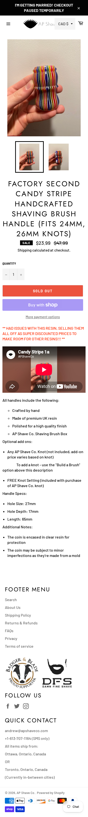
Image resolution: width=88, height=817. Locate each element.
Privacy (11, 638)
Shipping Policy (18, 615)
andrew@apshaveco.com (26, 730)
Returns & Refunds (21, 623)
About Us (13, 607)
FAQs (9, 630)
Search (11, 599)
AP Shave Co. (26, 793)
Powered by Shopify (51, 793)
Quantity (9, 263)
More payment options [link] (43, 317)
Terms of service (19, 646)
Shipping (25, 250)
